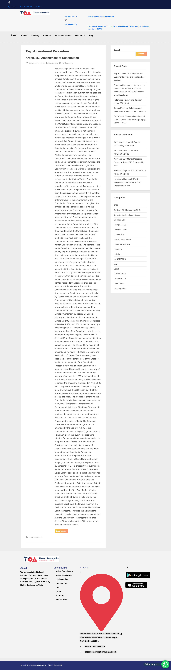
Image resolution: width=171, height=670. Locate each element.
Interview (118, 249)
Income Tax (119, 234)
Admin (117, 142)
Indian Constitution (36, 537)
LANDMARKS (120, 259)
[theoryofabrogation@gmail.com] (89, 12)
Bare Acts (47, 36)
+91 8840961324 (71, 25)
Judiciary (35, 36)
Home (13, 35)
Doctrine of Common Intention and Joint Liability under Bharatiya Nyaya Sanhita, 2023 (130, 119)
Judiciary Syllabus (63, 36)
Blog (91, 36)
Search (117, 50)
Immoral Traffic (120, 230)
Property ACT (120, 278)
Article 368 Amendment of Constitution (52, 57)
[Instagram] (132, 567)
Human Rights (120, 225)
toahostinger (53, 63)
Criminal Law (119, 220)
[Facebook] (138, 567)
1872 (116, 205)
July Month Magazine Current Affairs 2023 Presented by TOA (129, 162)
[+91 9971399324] (66, 12)
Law (116, 264)
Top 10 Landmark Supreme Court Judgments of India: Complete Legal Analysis (130, 76)
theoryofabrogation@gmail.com (101, 16)
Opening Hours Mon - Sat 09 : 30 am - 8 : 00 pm (25, 7)
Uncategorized (120, 288)
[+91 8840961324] (66, 20)
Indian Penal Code (122, 244)
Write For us (79, 36)
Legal (116, 269)
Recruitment (119, 283)
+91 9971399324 (71, 16)
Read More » (62, 530)
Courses (23, 36)
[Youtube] (127, 567)
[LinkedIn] (143, 567)
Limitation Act (120, 274)
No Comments (67, 63)
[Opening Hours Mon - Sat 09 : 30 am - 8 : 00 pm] (9, 2)
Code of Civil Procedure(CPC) (127, 210)
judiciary (117, 254)
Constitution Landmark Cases (127, 215)
